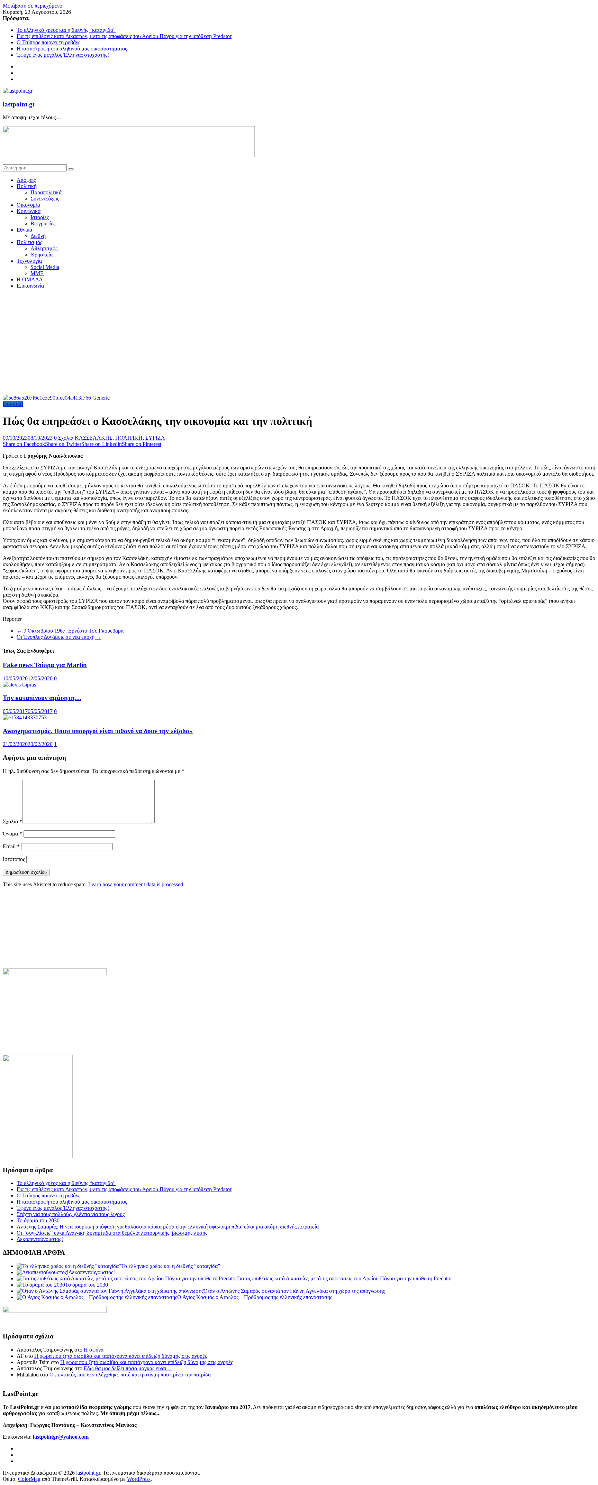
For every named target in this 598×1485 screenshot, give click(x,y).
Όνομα (12, 834)
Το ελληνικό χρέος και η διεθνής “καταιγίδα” (66, 30)
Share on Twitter (63, 444)
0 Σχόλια (63, 438)
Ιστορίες (39, 217)
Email (11, 846)
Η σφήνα (93, 1350)
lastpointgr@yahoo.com (61, 1437)
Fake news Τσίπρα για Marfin (45, 665)
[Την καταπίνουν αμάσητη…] (19, 685)
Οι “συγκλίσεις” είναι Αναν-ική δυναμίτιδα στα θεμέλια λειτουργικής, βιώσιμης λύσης (112, 1233)
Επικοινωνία (30, 286)
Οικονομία (28, 205)
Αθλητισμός (43, 248)
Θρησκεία (41, 255)
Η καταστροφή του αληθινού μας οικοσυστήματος (72, 49)
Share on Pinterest (141, 444)
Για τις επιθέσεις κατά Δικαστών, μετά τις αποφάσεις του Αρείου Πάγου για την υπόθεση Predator (124, 36)
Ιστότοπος (14, 859)
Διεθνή (38, 236)
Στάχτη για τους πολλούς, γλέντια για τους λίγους (71, 1214)
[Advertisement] (299, 343)
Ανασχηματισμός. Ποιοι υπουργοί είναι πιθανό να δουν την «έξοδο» (98, 731)
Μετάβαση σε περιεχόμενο (32, 6)
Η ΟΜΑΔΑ (30, 279)
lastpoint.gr (19, 104)
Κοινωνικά (28, 211)
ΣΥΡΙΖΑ (155, 438)
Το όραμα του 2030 (38, 1220)
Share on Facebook (24, 444)
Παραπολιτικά (46, 192)
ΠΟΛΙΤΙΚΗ (129, 438)
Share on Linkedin (101, 444)
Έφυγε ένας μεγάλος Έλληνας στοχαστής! (63, 55)
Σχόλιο (12, 821)
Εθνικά (24, 230)
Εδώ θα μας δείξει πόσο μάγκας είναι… (128, 1368)
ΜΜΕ (37, 273)
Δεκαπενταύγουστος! (40, 1239)
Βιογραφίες (42, 223)
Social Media (44, 267)
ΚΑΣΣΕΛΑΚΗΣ (93, 438)
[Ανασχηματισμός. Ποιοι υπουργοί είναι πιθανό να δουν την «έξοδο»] (25, 717)
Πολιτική (27, 186)
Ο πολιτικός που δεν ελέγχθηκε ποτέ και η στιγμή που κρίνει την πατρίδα (130, 1374)
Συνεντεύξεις (44, 199)
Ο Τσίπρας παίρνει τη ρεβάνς (48, 42)
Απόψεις (26, 180)
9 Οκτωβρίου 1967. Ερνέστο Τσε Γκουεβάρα (70, 631)
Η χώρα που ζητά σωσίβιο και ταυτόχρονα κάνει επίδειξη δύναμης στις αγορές (120, 1356)
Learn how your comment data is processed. (136, 884)
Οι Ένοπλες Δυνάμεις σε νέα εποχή (59, 637)
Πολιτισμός (29, 242)
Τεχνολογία (29, 261)
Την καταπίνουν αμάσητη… (42, 697)
